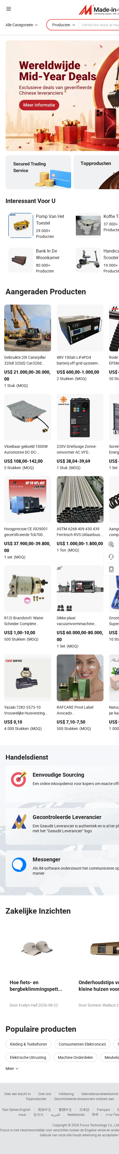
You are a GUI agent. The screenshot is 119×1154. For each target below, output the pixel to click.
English (24, 1109)
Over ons (44, 1093)
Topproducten (36, 1098)
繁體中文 (65, 1109)
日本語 (84, 1109)
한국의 (38, 1114)
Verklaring (66, 1093)
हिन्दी (95, 1114)
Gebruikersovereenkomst (99, 1093)
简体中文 (44, 1109)
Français (103, 1109)
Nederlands (76, 1114)
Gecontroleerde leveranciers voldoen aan (84, 1098)
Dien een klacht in (17, 1093)
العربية (55, 1114)
